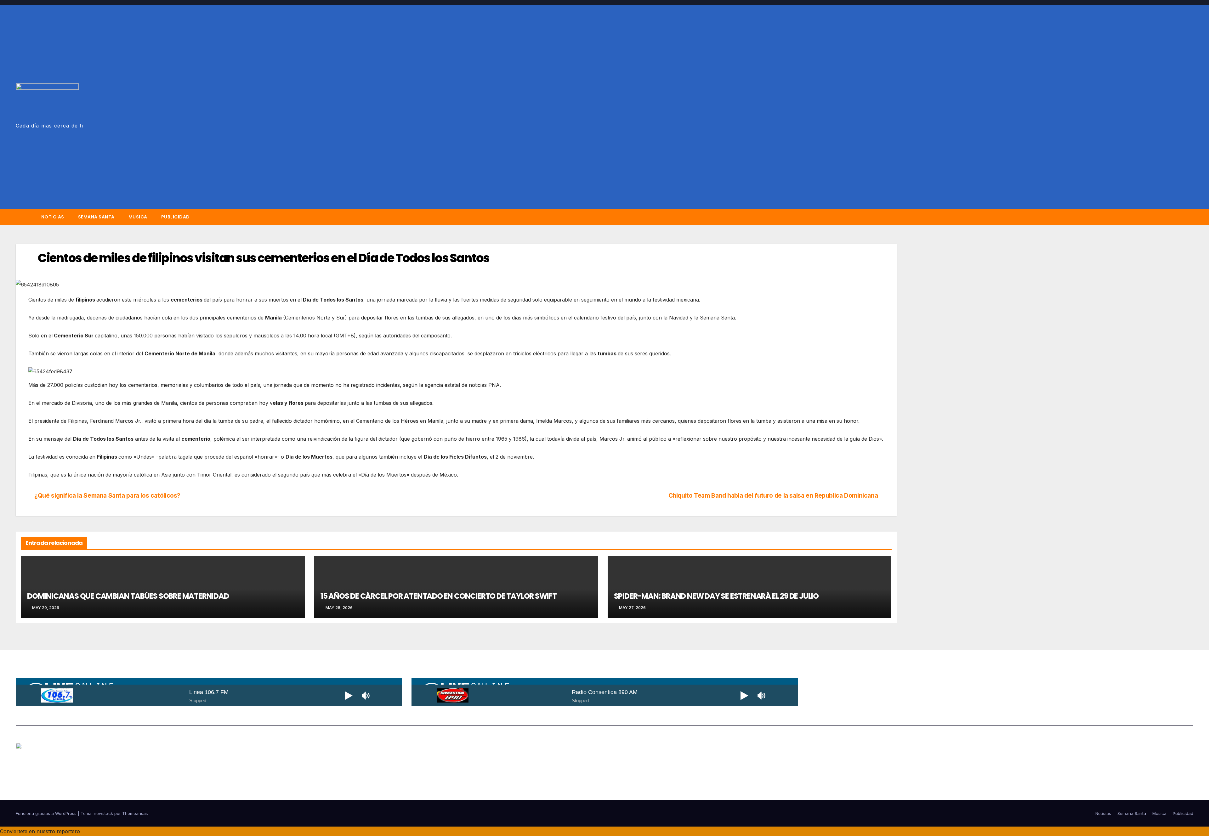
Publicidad (175, 217)
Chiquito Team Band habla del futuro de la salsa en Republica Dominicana (773, 495)
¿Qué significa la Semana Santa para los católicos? (106, 495)
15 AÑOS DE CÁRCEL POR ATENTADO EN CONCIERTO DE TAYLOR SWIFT (439, 596)
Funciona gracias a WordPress (47, 813)
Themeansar (134, 813)
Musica (137, 217)
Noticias (52, 217)
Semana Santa (96, 217)
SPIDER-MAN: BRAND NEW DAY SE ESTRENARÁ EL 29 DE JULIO (716, 596)
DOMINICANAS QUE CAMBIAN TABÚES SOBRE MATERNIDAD (128, 596)
